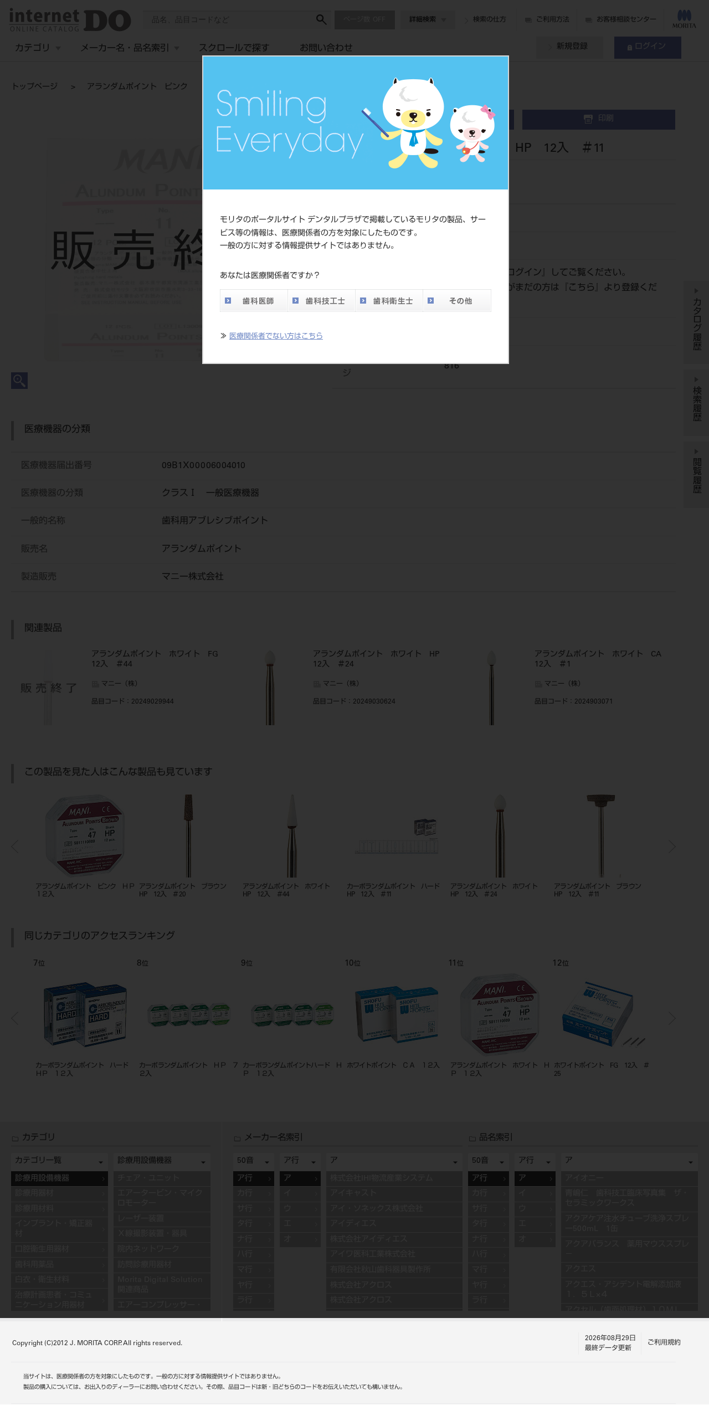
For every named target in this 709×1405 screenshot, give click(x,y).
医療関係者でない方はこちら (276, 337)
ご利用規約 (664, 1343)
